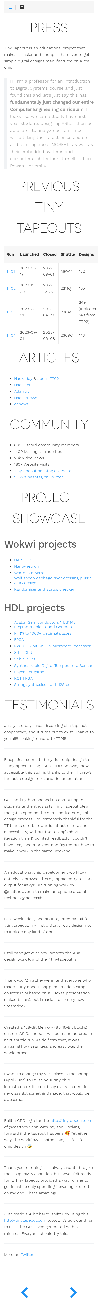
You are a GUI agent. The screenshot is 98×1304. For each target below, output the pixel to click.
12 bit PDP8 (24, 659)
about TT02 (48, 378)
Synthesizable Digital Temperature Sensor (53, 665)
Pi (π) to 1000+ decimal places (42, 633)
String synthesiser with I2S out (43, 684)
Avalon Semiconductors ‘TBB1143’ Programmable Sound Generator (45, 624)
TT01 (10, 271)
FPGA (19, 639)
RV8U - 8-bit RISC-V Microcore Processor (52, 646)
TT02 (11, 288)
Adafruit (21, 391)
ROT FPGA (23, 678)
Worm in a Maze (29, 573)
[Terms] (73, 1291)
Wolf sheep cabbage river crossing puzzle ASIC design (53, 580)
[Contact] (24, 1291)
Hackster (22, 385)
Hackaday (23, 378)
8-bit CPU (23, 652)
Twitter (27, 1254)
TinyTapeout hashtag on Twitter (43, 471)
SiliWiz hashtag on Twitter (38, 477)
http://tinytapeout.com (71, 1120)
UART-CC (22, 560)
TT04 (11, 335)
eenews (21, 404)
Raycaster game (29, 672)
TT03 (11, 312)
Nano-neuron (26, 566)
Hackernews (25, 398)
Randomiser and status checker (44, 589)
